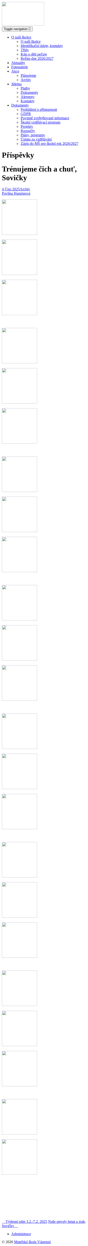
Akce (15, 71)
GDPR (26, 114)
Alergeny (27, 97)
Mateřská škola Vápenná (32, 1242)
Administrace (21, 1234)
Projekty (27, 127)
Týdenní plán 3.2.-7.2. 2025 (24, 1222)
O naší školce (21, 37)
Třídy (25, 50)
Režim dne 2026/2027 (37, 58)
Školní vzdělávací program (40, 122)
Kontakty (27, 101)
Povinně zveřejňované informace (45, 118)
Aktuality (18, 63)
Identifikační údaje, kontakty (42, 46)
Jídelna (16, 84)
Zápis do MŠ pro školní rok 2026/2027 (49, 144)
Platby (25, 88)
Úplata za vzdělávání (36, 139)
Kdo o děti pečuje (34, 54)
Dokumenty (29, 92)
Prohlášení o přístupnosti (39, 109)
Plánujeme (28, 75)
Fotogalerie (19, 67)
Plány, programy (33, 135)
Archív (26, 80)
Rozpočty (28, 131)
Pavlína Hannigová (16, 193)
